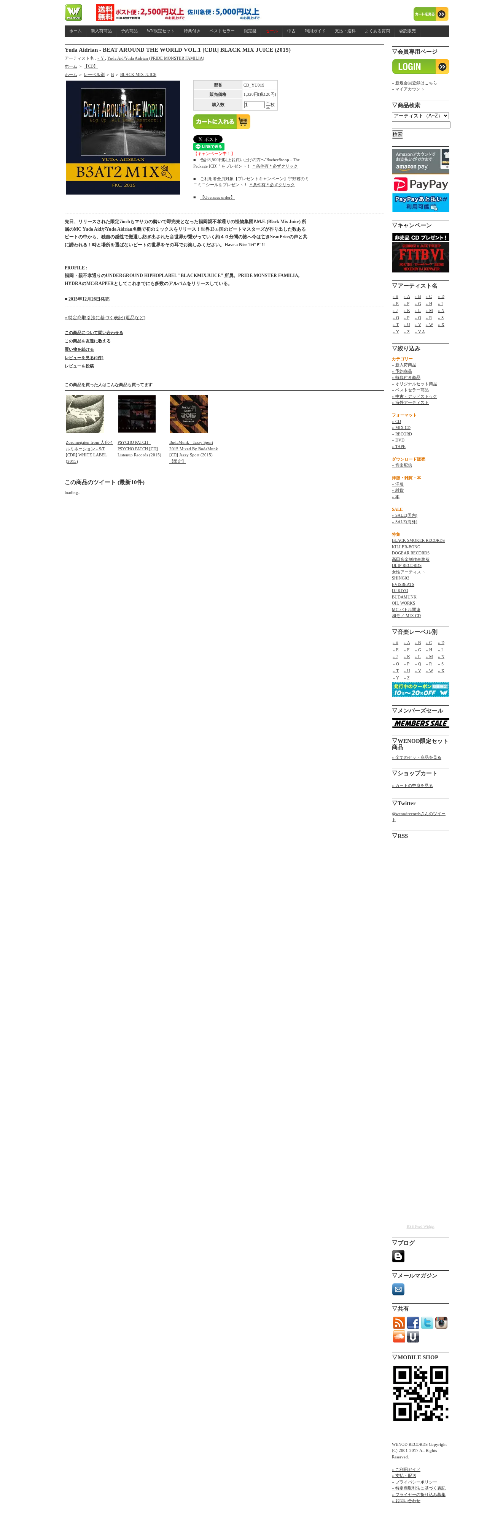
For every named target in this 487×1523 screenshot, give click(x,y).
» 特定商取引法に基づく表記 (419, 1488)
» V (418, 324)
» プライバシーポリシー (414, 1482)
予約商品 (129, 30)
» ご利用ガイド (406, 1469)
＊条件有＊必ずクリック (275, 166)
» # (395, 296)
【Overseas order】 (217, 197)
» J (395, 310)
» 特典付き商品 (406, 377)
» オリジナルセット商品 (414, 384)
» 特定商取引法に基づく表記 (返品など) (105, 317)
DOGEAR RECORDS (411, 553)
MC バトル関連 (406, 609)
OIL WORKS (403, 603)
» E (396, 303)
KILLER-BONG (406, 547)
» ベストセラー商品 (410, 390)
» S (441, 317)
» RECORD (402, 434)
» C (429, 296)
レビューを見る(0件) (84, 357)
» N (441, 310)
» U (407, 324)
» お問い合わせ (406, 1500)
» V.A (420, 331)
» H (429, 303)
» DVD (398, 440)
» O (396, 317)
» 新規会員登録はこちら (414, 83)
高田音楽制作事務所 (411, 559)
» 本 (395, 496)
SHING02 (400, 578)
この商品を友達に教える (88, 341)
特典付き (192, 30)
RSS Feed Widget (420, 1226)
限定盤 (250, 30)
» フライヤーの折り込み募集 (419, 1494)
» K (407, 310)
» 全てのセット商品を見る (416, 757)
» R (429, 317)
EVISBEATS (403, 584)
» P (406, 317)
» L (418, 310)
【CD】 (91, 66)
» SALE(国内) (404, 515)
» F (406, 303)
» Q (418, 317)
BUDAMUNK (404, 597)
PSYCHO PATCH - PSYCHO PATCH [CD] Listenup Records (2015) (139, 448)
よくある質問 (377, 30)
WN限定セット (161, 30)
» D (441, 296)
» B (418, 296)
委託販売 (407, 30)
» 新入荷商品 (404, 365)
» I (440, 303)
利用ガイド (315, 30)
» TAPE (399, 446)
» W (429, 324)
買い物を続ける (79, 349)
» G (418, 303)
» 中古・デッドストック (414, 396)
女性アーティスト (408, 572)
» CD (396, 421)
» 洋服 (398, 484)
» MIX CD (401, 427)
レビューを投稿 (79, 366)
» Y (101, 58)
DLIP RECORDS (407, 565)
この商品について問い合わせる (94, 332)
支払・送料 (345, 30)
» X (441, 324)
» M (429, 310)
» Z (407, 331)
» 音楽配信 (402, 465)
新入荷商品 (101, 30)
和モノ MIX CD (406, 615)
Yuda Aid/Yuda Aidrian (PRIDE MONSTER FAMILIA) (155, 58)
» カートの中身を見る (412, 785)
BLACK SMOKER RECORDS (418, 540)
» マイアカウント (408, 89)
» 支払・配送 (404, 1475)
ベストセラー (222, 30)
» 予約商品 (402, 371)
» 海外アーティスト (410, 402)
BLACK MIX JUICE (138, 74)
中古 (291, 30)
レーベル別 (94, 74)
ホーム (75, 30)
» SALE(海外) (404, 521)
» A (407, 296)
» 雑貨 (398, 490)
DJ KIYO (400, 590)
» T (396, 324)
